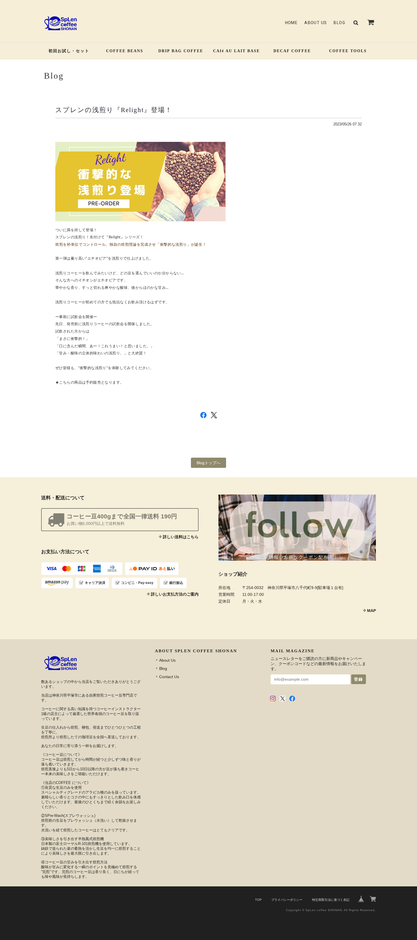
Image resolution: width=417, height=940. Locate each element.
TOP (258, 899)
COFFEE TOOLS (348, 51)
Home (291, 22)
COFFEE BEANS (124, 51)
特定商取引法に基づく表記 (330, 899)
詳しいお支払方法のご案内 (175, 594)
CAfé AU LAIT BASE (236, 51)
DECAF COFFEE (292, 51)
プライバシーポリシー (286, 899)
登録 (358, 679)
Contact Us (169, 676)
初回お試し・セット (69, 51)
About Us (315, 22)
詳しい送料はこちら (181, 537)
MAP (371, 610)
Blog (339, 22)
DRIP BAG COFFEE (180, 51)
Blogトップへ (208, 462)
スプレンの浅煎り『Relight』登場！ (113, 109)
